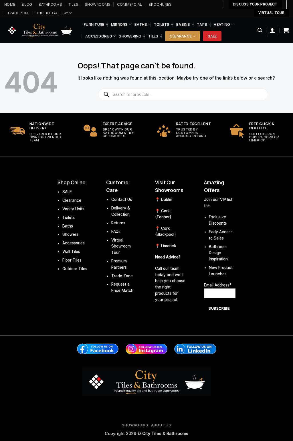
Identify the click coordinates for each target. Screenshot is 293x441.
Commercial (129, 4)
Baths (140, 24)
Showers (70, 234)
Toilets (162, 24)
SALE (67, 191)
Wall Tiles (71, 251)
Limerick (168, 246)
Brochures (160, 4)
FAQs (115, 231)
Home (9, 4)
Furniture (94, 24)
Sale (212, 36)
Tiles (73, 4)
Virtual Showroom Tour (121, 246)
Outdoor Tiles (74, 268)
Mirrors (119, 24)
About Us (161, 425)
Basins (183, 24)
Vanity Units (73, 209)
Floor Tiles (72, 260)
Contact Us (121, 199)
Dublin (166, 199)
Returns (118, 223)
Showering (130, 36)
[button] (260, 30)
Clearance (181, 36)
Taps (202, 24)
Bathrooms (50, 4)
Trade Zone (18, 12)
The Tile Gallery (52, 12)
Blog (26, 4)
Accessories (98, 36)
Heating (222, 24)
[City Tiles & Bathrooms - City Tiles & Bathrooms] (39, 30)
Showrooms (97, 4)
